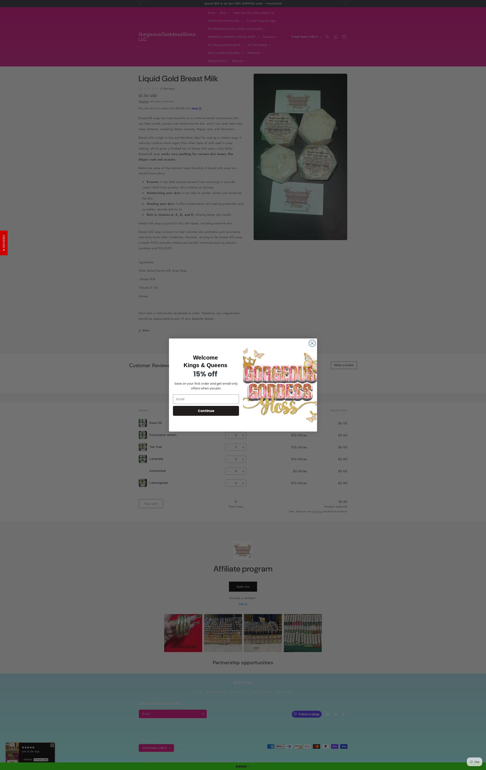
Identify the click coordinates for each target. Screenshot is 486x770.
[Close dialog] (312, 343)
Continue (206, 410)
